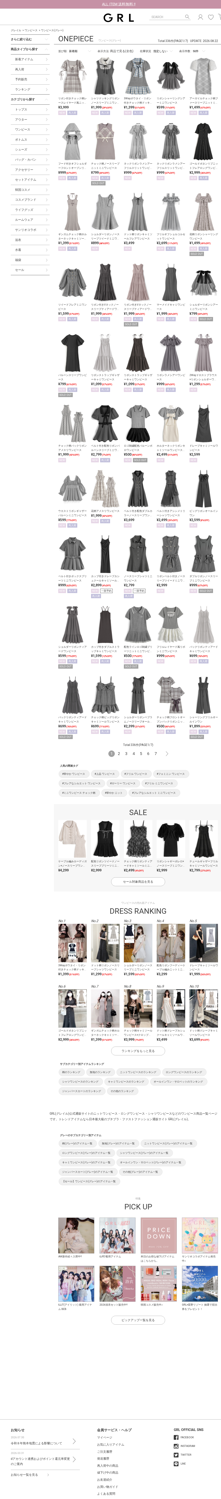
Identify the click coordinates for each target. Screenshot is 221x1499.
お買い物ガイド (107, 1486)
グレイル (16, 30)
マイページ (104, 1437)
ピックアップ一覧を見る (138, 1320)
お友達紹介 (104, 1479)
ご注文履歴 (104, 1451)
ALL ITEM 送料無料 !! (119, 4)
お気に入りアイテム (110, 1444)
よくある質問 (106, 1493)
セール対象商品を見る (138, 881)
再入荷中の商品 (107, 1465)
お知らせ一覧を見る (24, 1474)
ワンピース (31, 30)
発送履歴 (103, 1458)
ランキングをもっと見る (138, 1051)
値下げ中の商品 (107, 1472)
